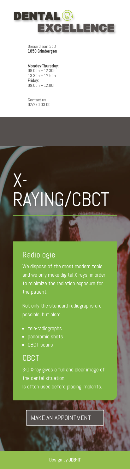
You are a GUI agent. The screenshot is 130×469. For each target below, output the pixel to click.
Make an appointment (61, 418)
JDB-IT (75, 459)
